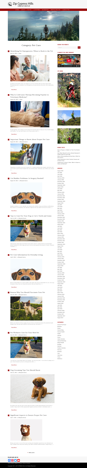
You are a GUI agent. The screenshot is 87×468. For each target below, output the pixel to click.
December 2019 (61, 276)
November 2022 (61, 219)
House (59, 337)
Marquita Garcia (24, 141)
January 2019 (61, 296)
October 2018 (61, 301)
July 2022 (60, 226)
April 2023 (60, 210)
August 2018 (60, 303)
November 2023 (61, 197)
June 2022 (60, 228)
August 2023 (60, 203)
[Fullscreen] (78, 66)
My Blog (59, 344)
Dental (59, 328)
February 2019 (61, 294)
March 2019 (60, 292)
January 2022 (61, 237)
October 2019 (61, 280)
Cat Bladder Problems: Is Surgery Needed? (27, 178)
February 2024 (61, 192)
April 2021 (60, 253)
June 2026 (60, 174)
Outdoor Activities (62, 347)
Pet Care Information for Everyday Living (26, 255)
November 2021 (61, 240)
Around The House (62, 324)
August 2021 (60, 246)
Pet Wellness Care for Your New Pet (24, 332)
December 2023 (61, 195)
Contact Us (65, 9)
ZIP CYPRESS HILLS (20, 465)
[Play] (59, 66)
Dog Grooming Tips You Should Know (25, 370)
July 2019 (60, 285)
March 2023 (60, 212)
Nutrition (45, 9)
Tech (59, 353)
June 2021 (60, 249)
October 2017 (61, 314)
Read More (14, 90)
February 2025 (61, 177)
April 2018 (60, 308)
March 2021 (60, 254)
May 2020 (60, 269)
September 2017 (61, 315)
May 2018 (60, 306)
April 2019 (60, 290)
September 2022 (61, 222)
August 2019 (60, 283)
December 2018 (61, 297)
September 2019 (61, 281)
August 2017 (60, 317)
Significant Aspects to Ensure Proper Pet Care (28, 415)
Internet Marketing (62, 340)
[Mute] (76, 66)
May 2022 (60, 229)
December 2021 (61, 238)
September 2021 (61, 244)
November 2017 (61, 312)
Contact (28, 463)
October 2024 (61, 183)
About (23, 9)
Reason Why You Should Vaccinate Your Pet (27, 292)
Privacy (20, 463)
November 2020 (61, 260)
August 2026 (60, 170)
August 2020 (60, 265)
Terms (24, 463)
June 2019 (60, 287)
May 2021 (60, 251)
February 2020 (61, 272)
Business (60, 326)
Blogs (29, 9)
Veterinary (60, 355)
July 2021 (60, 247)
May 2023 (60, 208)
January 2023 (61, 215)
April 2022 (60, 231)
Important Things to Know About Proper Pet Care (30, 139)
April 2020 (60, 271)
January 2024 (61, 194)
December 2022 (61, 217)
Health (59, 333)
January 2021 (61, 258)
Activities (37, 9)
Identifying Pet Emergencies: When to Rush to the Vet (31, 51)
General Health (61, 331)
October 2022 (61, 220)
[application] (69, 60)
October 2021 (61, 242)
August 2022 (60, 224)
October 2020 (61, 262)
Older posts (32, 452)
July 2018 (60, 305)
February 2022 (61, 235)
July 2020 (60, 267)
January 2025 (61, 179)
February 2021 (61, 256)
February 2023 (61, 213)
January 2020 (61, 274)
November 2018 (61, 299)
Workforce (60, 358)
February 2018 (61, 310)
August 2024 (60, 186)
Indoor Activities (61, 339)
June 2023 (60, 206)
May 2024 (60, 190)
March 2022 (60, 233)
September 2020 (61, 263)
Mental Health (55, 9)
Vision (59, 356)
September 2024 (61, 185)
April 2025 (60, 176)
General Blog (61, 330)
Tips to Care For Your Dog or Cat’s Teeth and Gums (31, 216)
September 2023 (61, 201)
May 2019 (60, 289)
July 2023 (60, 204)
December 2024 (61, 181)
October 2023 (61, 199)
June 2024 (60, 188)
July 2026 (60, 172)
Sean (20, 53)
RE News (60, 351)
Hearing (59, 335)
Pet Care (60, 349)
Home (17, 9)
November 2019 (61, 278)
